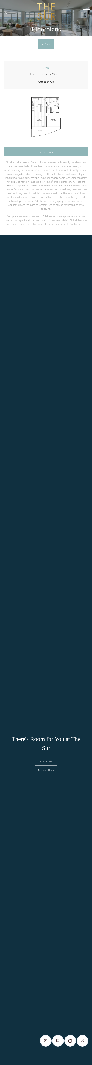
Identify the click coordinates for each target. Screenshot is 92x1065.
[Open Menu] (86, 11)
